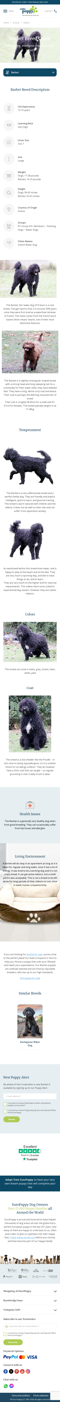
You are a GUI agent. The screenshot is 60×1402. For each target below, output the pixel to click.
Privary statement (40, 1395)
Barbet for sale (34, 954)
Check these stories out (22, 1237)
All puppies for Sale (30, 978)
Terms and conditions (21, 1395)
